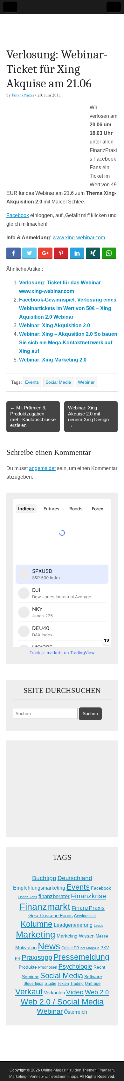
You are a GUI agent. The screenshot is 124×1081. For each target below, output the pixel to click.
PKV (104, 947)
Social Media (58, 382)
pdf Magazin (89, 948)
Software (93, 976)
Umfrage (92, 983)
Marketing (35, 934)
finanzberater (54, 896)
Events (32, 382)
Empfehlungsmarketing (39, 888)
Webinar (86, 382)
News (49, 946)
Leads (98, 925)
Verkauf (29, 991)
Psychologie (75, 966)
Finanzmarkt (44, 906)
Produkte (28, 967)
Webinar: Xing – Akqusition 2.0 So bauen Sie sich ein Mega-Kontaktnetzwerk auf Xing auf (68, 342)
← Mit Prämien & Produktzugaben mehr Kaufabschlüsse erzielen (33, 416)
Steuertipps (33, 983)
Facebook (17, 215)
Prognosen (47, 967)
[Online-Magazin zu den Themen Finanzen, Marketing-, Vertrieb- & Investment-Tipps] (62, 26)
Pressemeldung (81, 957)
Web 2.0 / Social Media (62, 1002)
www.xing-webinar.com (79, 237)
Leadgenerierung (73, 925)
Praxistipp (37, 957)
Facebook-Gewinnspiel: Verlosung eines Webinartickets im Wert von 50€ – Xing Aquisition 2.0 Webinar (67, 308)
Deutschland (75, 878)
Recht (99, 967)
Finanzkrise (88, 896)
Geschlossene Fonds (50, 915)
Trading (77, 983)
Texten (63, 983)
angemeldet (42, 468)
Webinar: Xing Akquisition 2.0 (54, 325)
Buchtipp (44, 878)
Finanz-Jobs (27, 897)
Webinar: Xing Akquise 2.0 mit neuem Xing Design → (88, 416)
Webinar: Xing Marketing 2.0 (52, 359)
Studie (50, 983)
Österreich (75, 1012)
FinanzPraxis (23, 95)
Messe (102, 936)
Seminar (30, 976)
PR (17, 958)
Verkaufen (54, 992)
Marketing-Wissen (75, 935)
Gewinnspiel (85, 916)
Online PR (70, 948)
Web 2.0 (97, 992)
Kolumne (36, 923)
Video (75, 992)
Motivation (26, 947)
